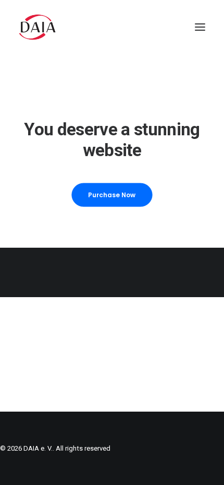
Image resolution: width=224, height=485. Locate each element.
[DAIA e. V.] (37, 27)
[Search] (169, 27)
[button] (200, 27)
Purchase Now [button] (111, 194)
